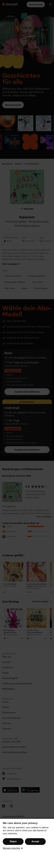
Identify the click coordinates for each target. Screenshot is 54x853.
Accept (35, 841)
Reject (13, 841)
